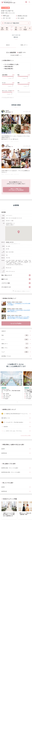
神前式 (12, 251)
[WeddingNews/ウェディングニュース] (7, 2)
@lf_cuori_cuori (8, 267)
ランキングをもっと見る (26, 435)
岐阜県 (2, 13)
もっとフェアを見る (16, 323)
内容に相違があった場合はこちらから (22, 291)
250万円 (22, 18)
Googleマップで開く (9, 224)
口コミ (8, 45)
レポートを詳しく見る (27, 111)
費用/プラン (16, 30)
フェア (20, 29)
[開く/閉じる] (30, 275)
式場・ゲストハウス (10, 13)
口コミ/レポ (11, 30)
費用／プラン (14, 347)
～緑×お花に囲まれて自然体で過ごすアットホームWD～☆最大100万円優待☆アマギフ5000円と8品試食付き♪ (18, 317)
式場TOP (2, 29)
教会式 (7, 251)
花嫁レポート (24, 45)
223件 (7, 15)
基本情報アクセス (25, 30)
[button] (30, 388)
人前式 (10, 251)
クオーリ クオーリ (7, 11)
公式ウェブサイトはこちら (10, 271)
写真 (7, 29)
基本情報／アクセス (6, 356)
